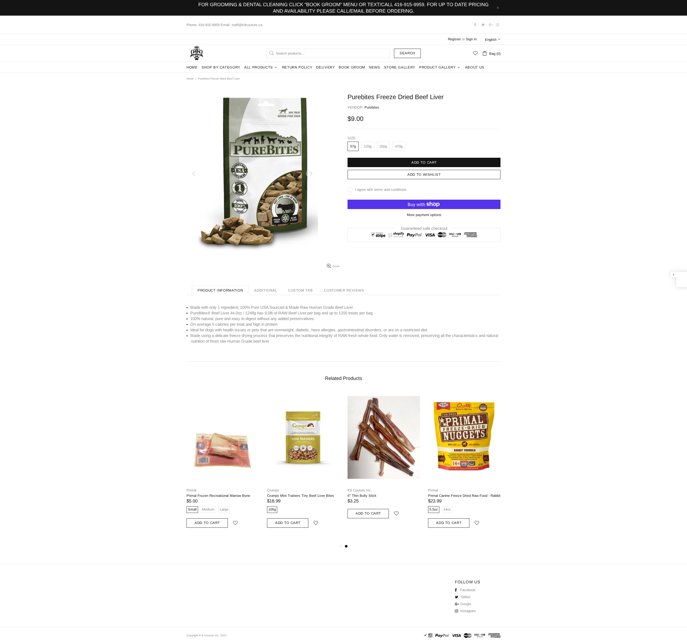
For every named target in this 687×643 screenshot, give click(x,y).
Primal (191, 490)
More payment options (424, 215)
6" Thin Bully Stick (362, 496)
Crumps (273, 490)
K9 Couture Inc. (197, 53)
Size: (352, 138)
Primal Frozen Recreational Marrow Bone (218, 496)
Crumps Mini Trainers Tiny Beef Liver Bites (300, 496)
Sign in (471, 39)
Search (407, 53)
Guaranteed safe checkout (424, 228)
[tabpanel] (384, 460)
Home (190, 78)
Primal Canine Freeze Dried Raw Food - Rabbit (464, 496)
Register (454, 39)
